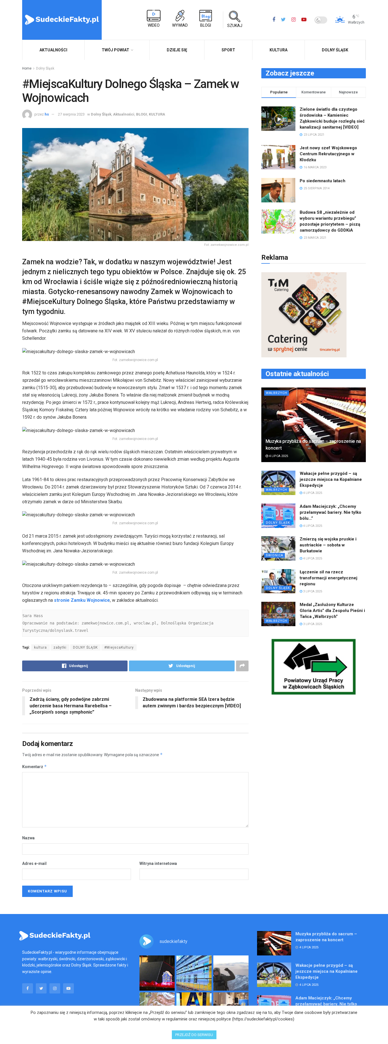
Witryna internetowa (158, 863)
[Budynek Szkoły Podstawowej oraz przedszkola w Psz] (194, 973)
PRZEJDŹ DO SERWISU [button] (194, 1035)
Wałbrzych (276, 393)
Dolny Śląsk (335, 50)
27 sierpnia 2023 (71, 114)
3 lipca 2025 (312, 591)
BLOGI (141, 114)
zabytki (59, 647)
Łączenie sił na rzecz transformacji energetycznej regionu (328, 577)
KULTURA (278, 50)
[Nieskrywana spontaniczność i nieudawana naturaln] (157, 973)
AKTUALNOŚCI (53, 50)
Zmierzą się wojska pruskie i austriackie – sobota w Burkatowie (328, 545)
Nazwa (28, 838)
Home (27, 68)
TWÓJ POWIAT (115, 50)
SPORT (228, 50)
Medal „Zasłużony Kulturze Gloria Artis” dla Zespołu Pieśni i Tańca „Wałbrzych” (332, 610)
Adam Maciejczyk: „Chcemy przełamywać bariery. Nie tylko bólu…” (330, 512)
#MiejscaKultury (119, 647)
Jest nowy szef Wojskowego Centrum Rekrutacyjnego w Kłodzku (328, 153)
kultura (40, 647)
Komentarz (34, 766)
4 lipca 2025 (278, 456)
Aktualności (123, 114)
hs (47, 114)
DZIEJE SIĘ (177, 50)
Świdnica (274, 555)
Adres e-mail (34, 863)
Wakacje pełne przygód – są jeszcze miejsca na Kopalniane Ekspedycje (331, 479)
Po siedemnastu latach (322, 180)
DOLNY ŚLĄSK (85, 647)
